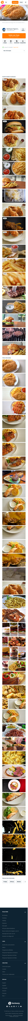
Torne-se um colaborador (8, 1013)
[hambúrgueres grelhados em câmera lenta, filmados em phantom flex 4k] (13, 334)
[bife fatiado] (13, 292)
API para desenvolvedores (8, 966)
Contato (4, 1008)
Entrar (21, 2)
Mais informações (7, 50)
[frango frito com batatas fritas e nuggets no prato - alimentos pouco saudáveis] (13, 84)
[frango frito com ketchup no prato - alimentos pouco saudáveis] (13, 98)
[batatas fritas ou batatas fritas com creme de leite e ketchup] (13, 153)
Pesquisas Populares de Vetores (10, 992)
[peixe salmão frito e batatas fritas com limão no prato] (13, 490)
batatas (19, 919)
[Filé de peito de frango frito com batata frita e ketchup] (13, 365)
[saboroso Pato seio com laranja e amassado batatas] (13, 809)
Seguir (23, 30)
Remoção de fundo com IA (8, 973)
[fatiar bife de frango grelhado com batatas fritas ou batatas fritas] (13, 462)
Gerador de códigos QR (7, 975)
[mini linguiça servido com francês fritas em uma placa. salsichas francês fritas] (13, 767)
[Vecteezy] (2, 2)
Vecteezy (4, 955)
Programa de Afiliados (7, 989)
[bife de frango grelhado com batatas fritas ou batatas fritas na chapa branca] (13, 421)
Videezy (4, 958)
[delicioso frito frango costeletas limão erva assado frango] (13, 719)
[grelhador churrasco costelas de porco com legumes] (10, 693)
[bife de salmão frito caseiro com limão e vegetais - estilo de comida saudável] (13, 837)
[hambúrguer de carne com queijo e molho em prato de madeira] (13, 181)
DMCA (3, 986)
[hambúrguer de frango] (13, 126)
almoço (12, 919)
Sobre (3, 1011)
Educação (4, 963)
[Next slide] (22, 919)
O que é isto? (15, 47)
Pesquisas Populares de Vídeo (9, 997)
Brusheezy (4, 953)
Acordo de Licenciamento (8, 984)
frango (5, 919)
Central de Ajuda (6, 1005)
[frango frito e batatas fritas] (13, 223)
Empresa (4, 960)
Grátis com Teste (14, 35)
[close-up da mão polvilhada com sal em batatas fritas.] (13, 264)
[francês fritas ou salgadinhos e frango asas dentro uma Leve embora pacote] (13, 615)
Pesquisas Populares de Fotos (9, 994)
